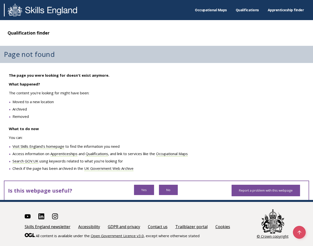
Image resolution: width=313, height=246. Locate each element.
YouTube (27, 216)
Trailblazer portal (191, 226)
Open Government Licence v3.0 (117, 235)
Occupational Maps (211, 10)
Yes (144, 190)
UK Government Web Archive (109, 168)
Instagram (55, 216)
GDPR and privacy (124, 226)
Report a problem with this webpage (266, 190)
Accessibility (89, 226)
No (168, 190)
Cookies (222, 226)
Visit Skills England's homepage (38, 146)
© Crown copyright (273, 236)
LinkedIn (41, 216)
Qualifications (247, 10)
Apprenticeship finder (286, 10)
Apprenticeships (64, 153)
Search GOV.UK (25, 161)
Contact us (158, 226)
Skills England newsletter (47, 226)
